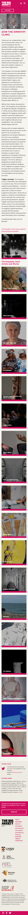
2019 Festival (19, 832)
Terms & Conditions (19, 839)
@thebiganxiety (15, 772)
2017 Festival (19, 828)
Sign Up (14, 812)
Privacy (17, 824)
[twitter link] (10, 913)
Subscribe (7, 10)
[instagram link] (3, 913)
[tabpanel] (14, 21)
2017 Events (19, 830)
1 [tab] (14, 27)
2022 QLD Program (18, 835)
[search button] (24, 3)
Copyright (18, 826)
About (17, 819)
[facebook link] (6, 913)
